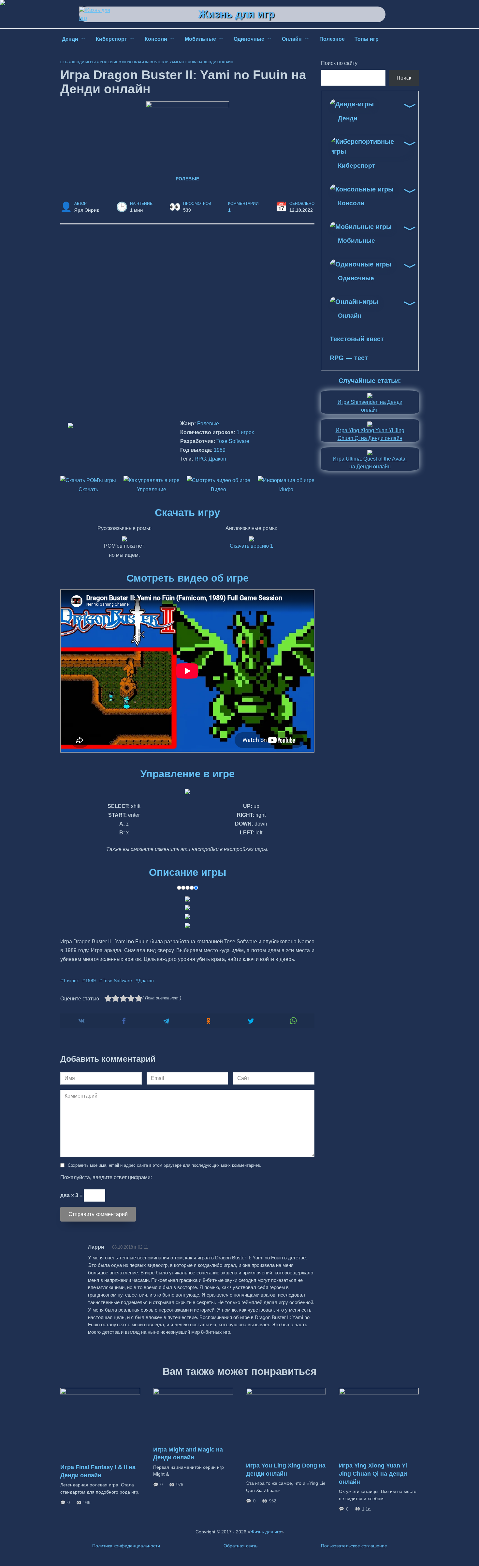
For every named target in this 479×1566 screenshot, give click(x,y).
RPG (200, 459)
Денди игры (84, 62)
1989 (219, 450)
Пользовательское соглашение (354, 1545)
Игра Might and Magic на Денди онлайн (188, 1453)
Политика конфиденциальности (126, 1545)
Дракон (217, 459)
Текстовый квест (357, 338)
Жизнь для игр (236, 14)
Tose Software (232, 441)
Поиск (404, 78)
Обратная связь (240, 1545)
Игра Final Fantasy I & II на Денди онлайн (98, 1471)
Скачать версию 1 (251, 546)
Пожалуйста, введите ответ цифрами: (106, 1177)
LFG (64, 62)
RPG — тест (349, 357)
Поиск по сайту (339, 63)
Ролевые (109, 62)
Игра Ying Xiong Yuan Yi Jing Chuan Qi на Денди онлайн (373, 1473)
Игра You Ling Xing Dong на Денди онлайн (286, 1469)
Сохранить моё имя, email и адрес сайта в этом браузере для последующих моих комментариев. (164, 1165)
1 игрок (245, 432)
